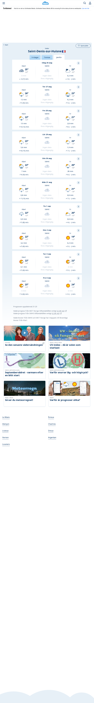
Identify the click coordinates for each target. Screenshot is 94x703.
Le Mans (6, 417)
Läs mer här (85, 8)
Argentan (52, 437)
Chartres (52, 424)
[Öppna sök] (84, 3)
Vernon (5, 437)
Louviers (6, 444)
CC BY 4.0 (60, 311)
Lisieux (5, 430)
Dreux (50, 430)
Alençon (5, 424)
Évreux (51, 417)
